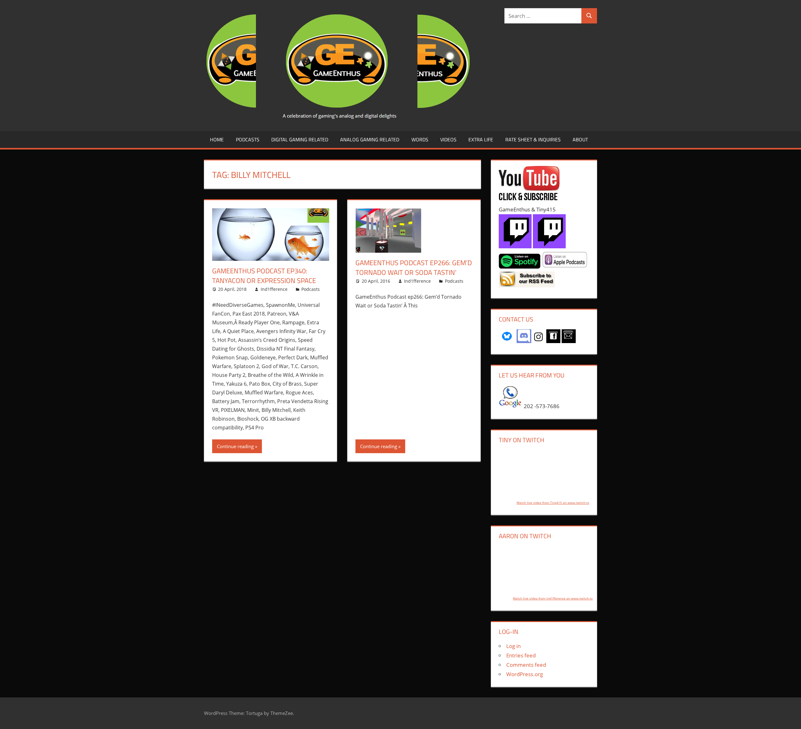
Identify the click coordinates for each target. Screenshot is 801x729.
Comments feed (526, 664)
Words (419, 139)
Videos (448, 139)
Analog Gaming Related (369, 139)
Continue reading (235, 446)
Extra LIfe (480, 139)
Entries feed (521, 655)
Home (217, 139)
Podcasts (247, 139)
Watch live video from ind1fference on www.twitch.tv (553, 598)
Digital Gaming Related (299, 139)
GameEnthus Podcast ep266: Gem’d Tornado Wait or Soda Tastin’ (413, 267)
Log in (513, 646)
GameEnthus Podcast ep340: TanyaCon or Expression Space (264, 276)
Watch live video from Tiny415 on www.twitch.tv (553, 502)
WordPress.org (524, 674)
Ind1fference (274, 289)
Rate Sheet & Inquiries (533, 139)
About (580, 139)
